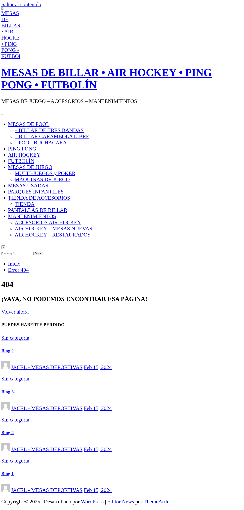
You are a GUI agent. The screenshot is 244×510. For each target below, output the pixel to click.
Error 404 (18, 270)
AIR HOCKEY (24, 155)
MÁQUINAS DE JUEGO (42, 179)
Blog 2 (7, 350)
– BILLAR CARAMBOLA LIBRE (52, 136)
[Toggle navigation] (2, 114)
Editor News (120, 502)
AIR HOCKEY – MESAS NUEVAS (53, 229)
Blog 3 (7, 391)
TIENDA (25, 204)
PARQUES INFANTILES (36, 192)
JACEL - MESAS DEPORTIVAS (46, 367)
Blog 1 (7, 473)
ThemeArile (156, 502)
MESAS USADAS (28, 185)
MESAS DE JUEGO (30, 167)
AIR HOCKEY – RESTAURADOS (52, 235)
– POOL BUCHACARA (41, 142)
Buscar (38, 253)
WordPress (92, 502)
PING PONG (22, 149)
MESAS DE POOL (28, 124)
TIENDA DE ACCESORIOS (39, 198)
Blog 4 (7, 432)
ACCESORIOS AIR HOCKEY (48, 222)
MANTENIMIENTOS (32, 216)
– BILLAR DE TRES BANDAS (49, 130)
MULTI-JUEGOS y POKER (45, 173)
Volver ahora (15, 312)
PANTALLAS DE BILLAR (37, 210)
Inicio (14, 264)
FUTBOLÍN (21, 161)
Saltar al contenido (21, 4)
